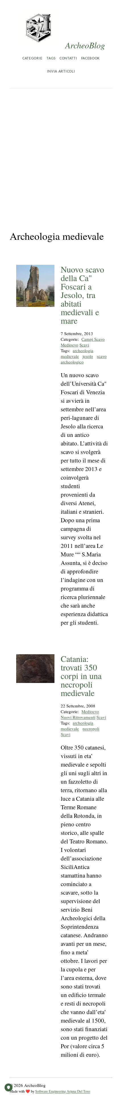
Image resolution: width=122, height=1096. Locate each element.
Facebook (90, 58)
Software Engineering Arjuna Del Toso (62, 1091)
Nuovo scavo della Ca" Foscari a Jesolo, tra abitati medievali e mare (82, 294)
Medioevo (69, 345)
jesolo (88, 356)
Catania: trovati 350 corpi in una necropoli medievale (81, 675)
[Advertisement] (61, 152)
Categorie (32, 58)
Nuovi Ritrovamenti (78, 717)
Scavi (84, 345)
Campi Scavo (93, 339)
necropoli (91, 728)
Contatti (68, 58)
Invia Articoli (61, 71)
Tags (51, 58)
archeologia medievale (77, 353)
